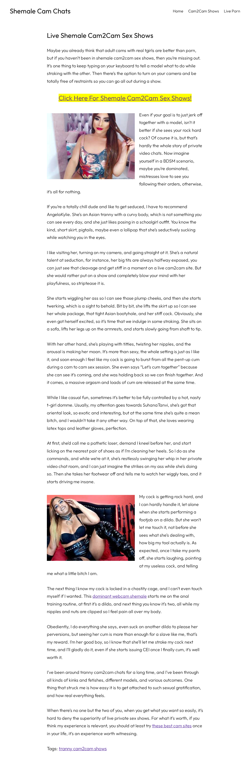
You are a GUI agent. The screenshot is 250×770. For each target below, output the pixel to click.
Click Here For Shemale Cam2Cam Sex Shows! (125, 98)
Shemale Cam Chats (40, 11)
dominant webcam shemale (120, 596)
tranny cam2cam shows (83, 748)
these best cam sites (172, 726)
